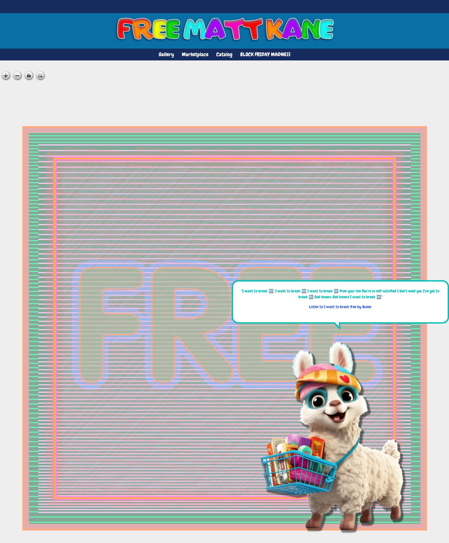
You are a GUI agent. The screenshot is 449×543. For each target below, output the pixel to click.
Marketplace (195, 54)
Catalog (224, 54)
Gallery (166, 54)
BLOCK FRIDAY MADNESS (265, 54)
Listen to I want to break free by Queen (340, 306)
